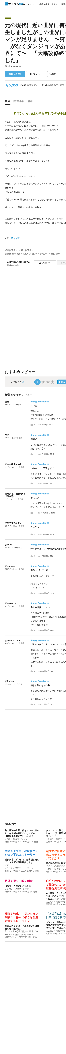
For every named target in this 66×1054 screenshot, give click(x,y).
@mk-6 (29, 835)
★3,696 (49, 931)
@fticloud (10, 681)
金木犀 (27, 885)
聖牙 (7, 401)
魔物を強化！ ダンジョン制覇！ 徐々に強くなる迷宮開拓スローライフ (21, 917)
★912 (7, 839)
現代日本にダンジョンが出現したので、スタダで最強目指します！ (22, 861)
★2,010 (49, 839)
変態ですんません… (14, 522)
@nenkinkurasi (13, 464)
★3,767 (49, 902)
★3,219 (8, 868)
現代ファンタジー (21, 839)
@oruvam (10, 566)
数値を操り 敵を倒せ (19, 880)
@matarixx (10, 603)
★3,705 (8, 889)
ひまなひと (51, 835)
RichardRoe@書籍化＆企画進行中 (21, 931)
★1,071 (8, 934)
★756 (48, 869)
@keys (8, 544)
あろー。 (9, 864)
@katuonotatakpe (13, 65)
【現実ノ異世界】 (13, 885)
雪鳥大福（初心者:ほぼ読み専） (15, 495)
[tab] (8, 101)
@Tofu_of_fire (12, 640)
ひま (7, 434)
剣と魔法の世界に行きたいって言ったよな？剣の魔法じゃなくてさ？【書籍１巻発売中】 (22, 833)
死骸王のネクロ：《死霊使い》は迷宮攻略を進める (22, 927)
